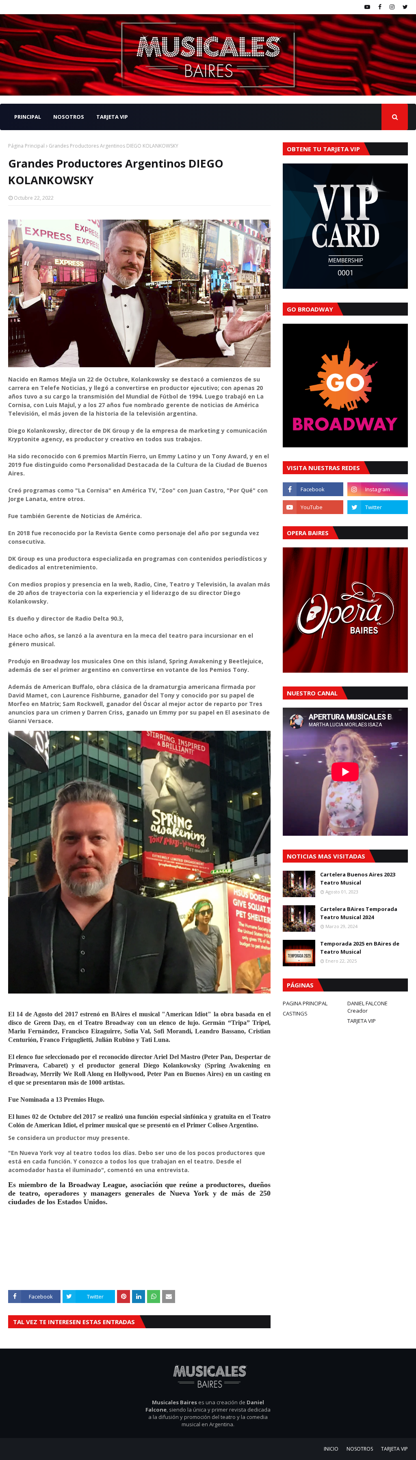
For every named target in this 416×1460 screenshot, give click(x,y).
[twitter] (404, 7)
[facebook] (380, 7)
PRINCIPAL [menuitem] (27, 116)
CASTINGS (295, 1013)
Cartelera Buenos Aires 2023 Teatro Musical (357, 878)
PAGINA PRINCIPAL (305, 1003)
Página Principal (26, 145)
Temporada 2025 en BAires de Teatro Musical (359, 947)
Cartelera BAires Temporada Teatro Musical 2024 (358, 913)
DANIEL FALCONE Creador (367, 1007)
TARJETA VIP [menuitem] (112, 116)
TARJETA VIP (361, 1020)
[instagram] (392, 7)
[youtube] (367, 7)
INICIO (331, 1448)
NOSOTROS (360, 1448)
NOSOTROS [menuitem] (68, 116)
